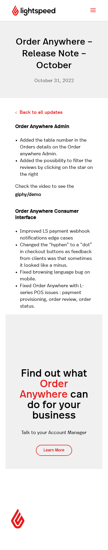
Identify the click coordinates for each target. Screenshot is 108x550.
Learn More (54, 450)
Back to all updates (41, 112)
